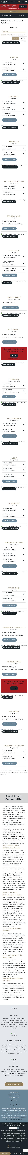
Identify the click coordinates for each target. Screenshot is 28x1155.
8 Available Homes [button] (9, 763)
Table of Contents (20, 1125)
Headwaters (14, 379)
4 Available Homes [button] (9, 342)
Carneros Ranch (14, 216)
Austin (21, 1117)
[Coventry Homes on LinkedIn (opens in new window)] (11, 1105)
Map (24, 38)
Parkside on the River (14, 543)
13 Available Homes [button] (9, 275)
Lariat (14, 458)
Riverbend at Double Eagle (14, 627)
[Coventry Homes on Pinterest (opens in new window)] (19, 1105)
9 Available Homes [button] (9, 120)
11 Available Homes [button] (9, 605)
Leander (6, 990)
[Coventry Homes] (10, 2)
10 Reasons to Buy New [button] (13, 1084)
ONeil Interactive (17, 1147)
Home (4, 15)
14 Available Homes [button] (9, 566)
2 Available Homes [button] (9, 436)
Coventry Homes (7, 868)
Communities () (6, 35)
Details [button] (23, 6)
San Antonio (19, 1119)
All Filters (13, 11)
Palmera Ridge (14, 503)
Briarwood (14, 142)
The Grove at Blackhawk (14, 746)
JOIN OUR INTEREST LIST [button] (10, 307)
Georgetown (10, 906)
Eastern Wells (14, 329)
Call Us (15, 1100)
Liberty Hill (12, 903)
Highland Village (14, 418)
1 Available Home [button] (9, 396)
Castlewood (14, 251)
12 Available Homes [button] (9, 481)
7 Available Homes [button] (9, 159)
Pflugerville (14, 990)
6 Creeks (14, 57)
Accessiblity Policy (10, 1125)
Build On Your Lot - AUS (14, 181)
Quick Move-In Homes (18, 35)
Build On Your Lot (20, 965)
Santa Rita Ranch (14, 662)
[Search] (26, 2)
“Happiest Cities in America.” (16, 836)
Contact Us (21, 15)
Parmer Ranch (14, 588)
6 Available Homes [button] (9, 724)
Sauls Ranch (14, 711)
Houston (13, 1119)
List (16, 38)
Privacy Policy (5, 1123)
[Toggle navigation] (23, 2)
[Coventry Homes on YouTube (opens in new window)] (16, 1105)
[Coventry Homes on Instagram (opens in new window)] (13, 1105)
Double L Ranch (14, 297)
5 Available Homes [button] (9, 74)
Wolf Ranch (14, 97)
